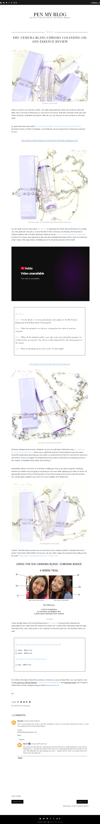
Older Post (82, 801)
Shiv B (25, 744)
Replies (22, 739)
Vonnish (20, 721)
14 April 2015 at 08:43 (31, 721)
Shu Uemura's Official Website (25, 682)
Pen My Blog (50, 14)
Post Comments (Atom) (80, 806)
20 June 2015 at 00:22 (39, 744)
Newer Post (17, 801)
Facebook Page (70, 682)
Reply (19, 735)
